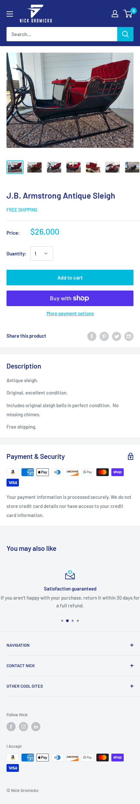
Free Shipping (22, 210)
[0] (128, 14)
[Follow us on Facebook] (11, 726)
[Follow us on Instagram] (23, 726)
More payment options (70, 313)
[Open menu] (10, 14)
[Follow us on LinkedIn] (35, 726)
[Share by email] (128, 336)
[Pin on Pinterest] (104, 336)
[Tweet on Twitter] (116, 336)
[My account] (115, 13)
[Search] (125, 34)
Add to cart (70, 277)
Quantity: (16, 253)
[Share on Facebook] (91, 336)
